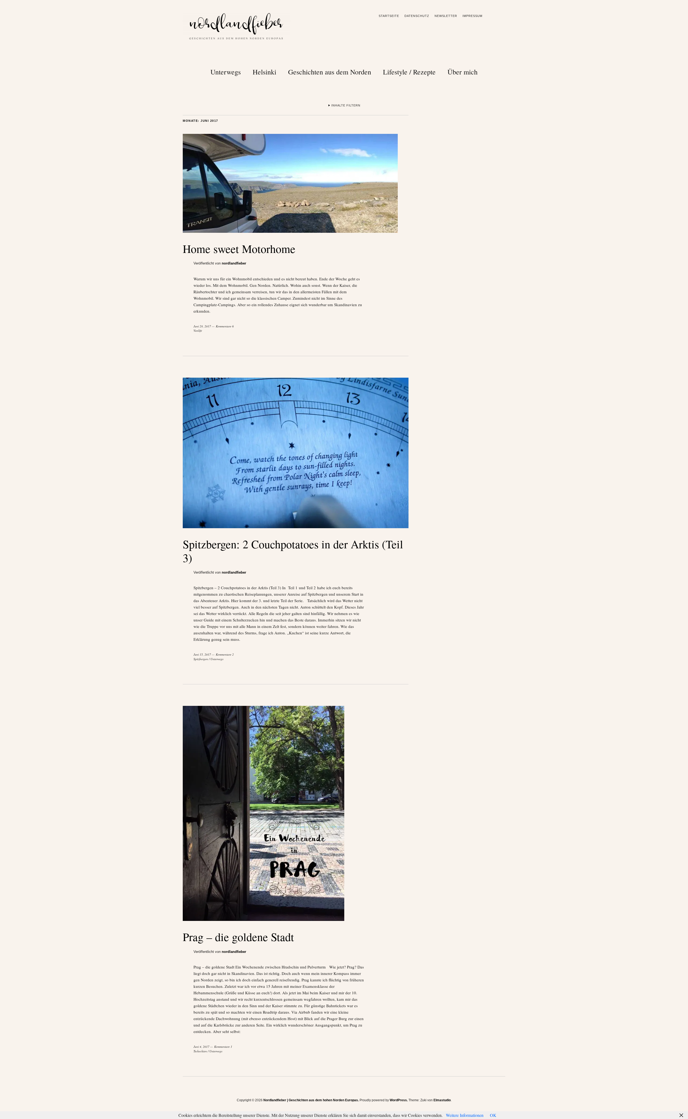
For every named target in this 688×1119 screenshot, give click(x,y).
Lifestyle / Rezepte (409, 71)
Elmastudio (442, 1100)
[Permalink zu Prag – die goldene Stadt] (263, 919)
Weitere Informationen (464, 1115)
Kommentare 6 (225, 326)
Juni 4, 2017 (201, 1047)
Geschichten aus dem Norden (329, 71)
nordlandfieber (234, 263)
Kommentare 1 (223, 1047)
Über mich (462, 71)
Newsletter (446, 15)
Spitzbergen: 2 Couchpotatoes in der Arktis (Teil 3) (293, 551)
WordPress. (399, 1100)
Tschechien (200, 1051)
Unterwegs (225, 71)
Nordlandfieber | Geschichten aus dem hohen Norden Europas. (311, 1100)
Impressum (472, 15)
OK (493, 1115)
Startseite (389, 15)
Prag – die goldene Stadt (238, 936)
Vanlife (198, 330)
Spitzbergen (201, 659)
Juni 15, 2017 (202, 654)
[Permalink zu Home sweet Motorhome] (290, 231)
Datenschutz (416, 15)
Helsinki (264, 71)
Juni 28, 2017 (202, 326)
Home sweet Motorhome (239, 248)
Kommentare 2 (225, 654)
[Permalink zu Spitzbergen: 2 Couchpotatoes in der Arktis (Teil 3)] (295, 526)
